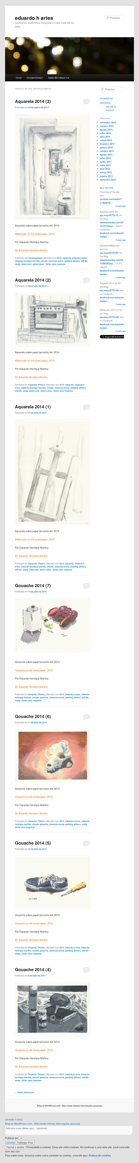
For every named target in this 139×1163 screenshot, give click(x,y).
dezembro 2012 (108, 179)
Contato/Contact (35, 77)
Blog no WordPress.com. (49, 1105)
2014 (59, 257)
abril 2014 (105, 136)
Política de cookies (100, 1155)
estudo (44, 260)
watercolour (38, 264)
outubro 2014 (107, 126)
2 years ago (121, 206)
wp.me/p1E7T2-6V (109, 252)
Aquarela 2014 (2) (33, 280)
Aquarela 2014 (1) (33, 406)
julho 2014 (105, 133)
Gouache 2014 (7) (33, 585)
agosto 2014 (106, 129)
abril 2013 (105, 168)
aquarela (67, 257)
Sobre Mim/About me (58, 77)
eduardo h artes (34, 17)
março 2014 (106, 140)
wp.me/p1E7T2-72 (109, 215)
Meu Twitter (106, 188)
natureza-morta (55, 260)
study (17, 264)
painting (68, 260)
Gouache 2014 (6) (33, 716)
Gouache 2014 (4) (33, 969)
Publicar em (11, 1138)
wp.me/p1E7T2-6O (109, 317)
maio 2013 (105, 165)
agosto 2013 (106, 154)
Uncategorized (35, 257)
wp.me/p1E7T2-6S (109, 290)
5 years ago (121, 240)
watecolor (34, 569)
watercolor (26, 264)
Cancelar (10, 1142)
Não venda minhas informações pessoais (82, 1105)
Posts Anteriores (24, 1092)
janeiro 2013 (106, 176)
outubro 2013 (107, 151)
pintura (76, 260)
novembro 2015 (108, 122)
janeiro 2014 (106, 147)
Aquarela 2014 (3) (33, 101)
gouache (44, 697)
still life (84, 260)
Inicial (19, 77)
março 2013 (106, 172)
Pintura (41, 384)
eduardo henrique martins (27, 260)
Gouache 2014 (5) (33, 843)
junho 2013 (105, 161)
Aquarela (32, 384)
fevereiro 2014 (107, 143)
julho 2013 (105, 158)
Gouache (32, 694)
